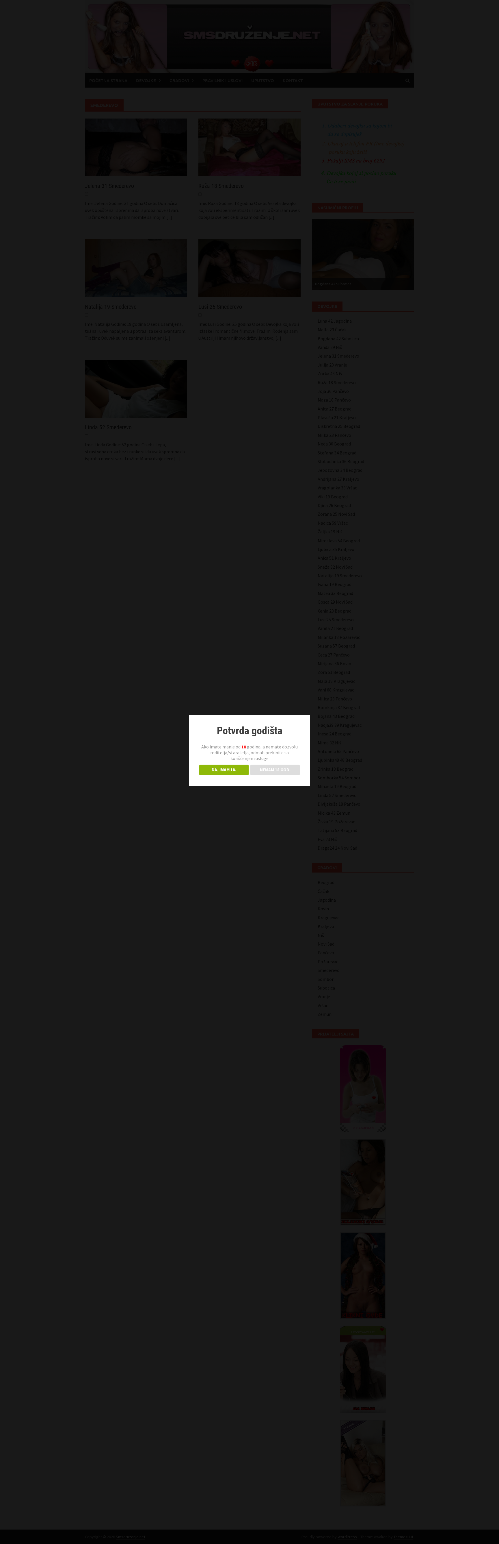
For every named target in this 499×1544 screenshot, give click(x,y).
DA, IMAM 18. (224, 769)
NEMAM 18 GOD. (275, 769)
